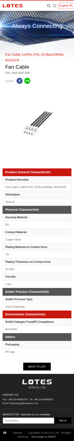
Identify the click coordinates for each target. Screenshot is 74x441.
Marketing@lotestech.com (24, 403)
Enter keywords (49, 6)
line (27, 81)
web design (37, 436)
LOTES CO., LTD (12, 6)
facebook (20, 81)
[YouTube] (7, 433)
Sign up (63, 420)
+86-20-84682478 (18, 399)
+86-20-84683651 (44, 399)
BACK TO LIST (37, 366)
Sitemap (17, 432)
